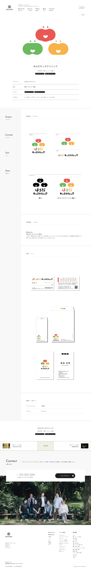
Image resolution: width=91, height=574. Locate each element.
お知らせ (49, 541)
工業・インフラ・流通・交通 (77, 544)
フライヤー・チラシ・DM (63, 541)
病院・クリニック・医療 (29, 87)
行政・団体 (74, 555)
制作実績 (75, 532)
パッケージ (61, 538)
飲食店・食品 (75, 551)
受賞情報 (49, 542)
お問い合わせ (51, 534)
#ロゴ (30, 97)
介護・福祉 (74, 538)
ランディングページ (62, 549)
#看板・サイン (46, 97)
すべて (49, 539)
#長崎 (53, 97)
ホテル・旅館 (75, 540)
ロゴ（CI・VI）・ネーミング (63, 536)
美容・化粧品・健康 (76, 549)
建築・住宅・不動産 (76, 546)
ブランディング (61, 535)
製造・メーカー (75, 541)
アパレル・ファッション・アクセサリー (79, 547)
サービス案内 (62, 532)
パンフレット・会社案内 (63, 540)
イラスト (60, 544)
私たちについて (51, 532)
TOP (79, 14)
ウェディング (75, 554)
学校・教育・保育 (76, 543)
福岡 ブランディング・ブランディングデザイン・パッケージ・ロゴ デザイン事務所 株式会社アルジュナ (9, 7)
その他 (74, 557)
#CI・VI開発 (26, 97)
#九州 (50, 97)
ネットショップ (61, 547)
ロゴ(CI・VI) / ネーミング (40, 73)
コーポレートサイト (62, 546)
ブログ (49, 537)
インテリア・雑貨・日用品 (77, 552)
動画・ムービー (61, 551)
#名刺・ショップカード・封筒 (37, 97)
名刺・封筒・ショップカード (50, 73)
